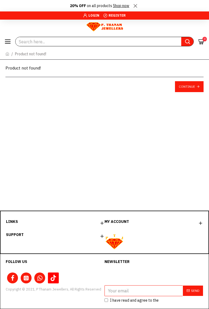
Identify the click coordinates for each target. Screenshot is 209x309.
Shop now (121, 5)
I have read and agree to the (146, 300)
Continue (187, 86)
